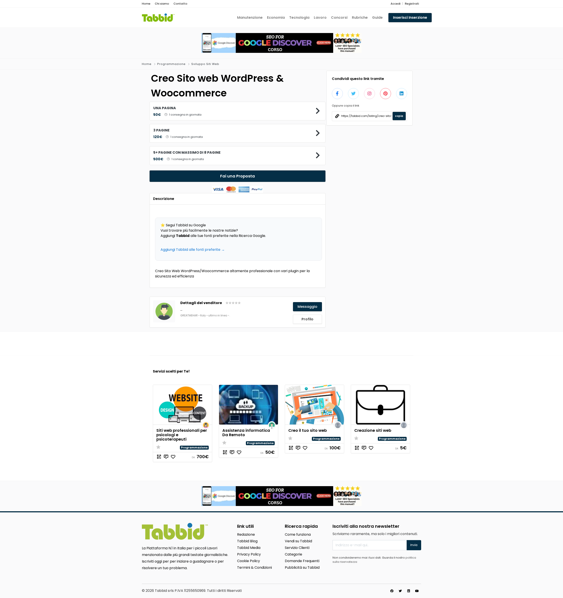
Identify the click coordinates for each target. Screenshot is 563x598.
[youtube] (416, 590)
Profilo (307, 319)
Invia (413, 545)
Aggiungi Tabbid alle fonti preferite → (193, 249)
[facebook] (391, 590)
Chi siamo (162, 4)
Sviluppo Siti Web (205, 64)
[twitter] (400, 590)
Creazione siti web (372, 430)
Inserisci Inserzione (410, 17)
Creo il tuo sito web (307, 430)
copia (399, 116)
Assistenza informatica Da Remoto (246, 432)
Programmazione (171, 64)
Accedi (395, 4)
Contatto (180, 4)
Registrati (412, 4)
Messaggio (307, 306)
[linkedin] (408, 590)
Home (146, 4)
